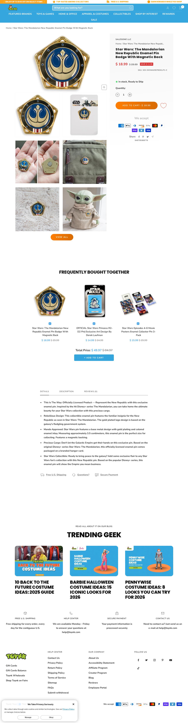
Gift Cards (11, 665)
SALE (94, 19)
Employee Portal (98, 687)
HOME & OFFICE (68, 14)
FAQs (51, 687)
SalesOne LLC (123, 39)
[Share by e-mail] (152, 137)
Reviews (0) (90, 391)
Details (44, 391)
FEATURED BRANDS (20, 14)
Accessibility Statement (101, 663)
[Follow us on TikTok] (138, 668)
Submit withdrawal (58, 692)
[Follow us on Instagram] (155, 660)
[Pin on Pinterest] (143, 137)
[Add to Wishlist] (164, 106)
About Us (94, 658)
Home (9, 28)
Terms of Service (57, 677)
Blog (91, 677)
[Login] (167, 8)
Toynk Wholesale (15, 675)
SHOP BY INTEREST (146, 14)
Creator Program (98, 673)
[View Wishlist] (174, 7)
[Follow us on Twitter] (146, 660)
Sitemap (52, 682)
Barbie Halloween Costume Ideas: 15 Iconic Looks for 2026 (92, 589)
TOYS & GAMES (45, 14)
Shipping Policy (56, 673)
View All (62, 237)
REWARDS (168, 14)
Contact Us (54, 658)
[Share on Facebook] (139, 137)
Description (66, 391)
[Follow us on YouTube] (171, 660)
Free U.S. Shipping (56, 474)
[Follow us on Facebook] (138, 660)
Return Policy (55, 668)
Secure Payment (109, 474)
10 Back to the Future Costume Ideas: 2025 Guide (34, 587)
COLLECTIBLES (122, 14)
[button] (180, 7)
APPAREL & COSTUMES (95, 14)
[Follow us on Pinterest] (163, 660)
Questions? (83, 474)
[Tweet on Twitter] (147, 137)
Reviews (93, 682)
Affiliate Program (98, 668)
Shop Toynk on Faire (17, 680)
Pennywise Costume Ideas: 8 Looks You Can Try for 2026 (147, 589)
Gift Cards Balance (16, 670)
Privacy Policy (55, 663)
